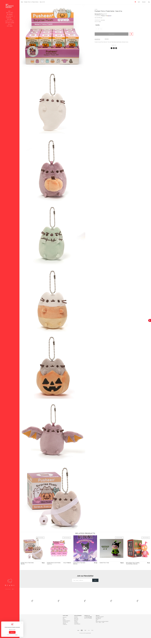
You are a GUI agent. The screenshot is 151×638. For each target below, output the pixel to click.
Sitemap (64, 623)
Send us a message (88, 618)
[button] (114, 15)
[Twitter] (9, 585)
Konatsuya (76, 622)
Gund (96, 9)
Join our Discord (9, 22)
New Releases (9, 12)
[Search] (149, 2)
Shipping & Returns (66, 620)
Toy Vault (9, 19)
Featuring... (9, 17)
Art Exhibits (9, 16)
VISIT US (97, 615)
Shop (9, 11)
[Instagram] (5, 585)
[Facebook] (7, 585)
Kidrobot (76, 616)
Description (97, 39)
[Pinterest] (11, 585)
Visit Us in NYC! (9, 21)
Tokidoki (75, 621)
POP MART (76, 619)
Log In (9, 24)
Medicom (76, 620)
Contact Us (65, 624)
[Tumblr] (13, 585)
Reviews (107, 39)
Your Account (65, 622)
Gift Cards (10, 26)
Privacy (64, 619)
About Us (64, 617)
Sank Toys (76, 618)
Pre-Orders (10, 14)
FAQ (63, 618)
